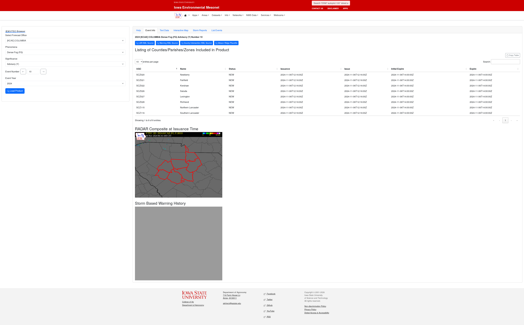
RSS (268, 316)
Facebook (270, 293)
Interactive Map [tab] (181, 30)
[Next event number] (43, 71)
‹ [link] (499, 120)
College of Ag (188, 301)
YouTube (270, 311)
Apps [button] (194, 15)
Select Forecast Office (16, 35)
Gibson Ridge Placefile (227, 43)
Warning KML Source (168, 43)
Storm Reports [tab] (200, 30)
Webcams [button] (278, 15)
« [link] (493, 120)
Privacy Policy (310, 309)
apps (345, 8)
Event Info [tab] (150, 30)
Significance (11, 58)
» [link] (517, 120)
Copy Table (513, 55)
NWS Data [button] (251, 15)
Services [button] (265, 15)
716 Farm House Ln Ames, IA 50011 (231, 296)
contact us (317, 8)
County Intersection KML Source (197, 43)
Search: (487, 61)
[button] (187, 15)
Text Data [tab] (164, 30)
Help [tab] (138, 30)
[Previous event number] (23, 71)
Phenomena (11, 46)
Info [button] (226, 15)
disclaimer (333, 8)
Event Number (12, 71)
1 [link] (505, 120)
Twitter (269, 299)
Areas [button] (204, 15)
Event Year (10, 78)
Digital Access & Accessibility (316, 312)
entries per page (150, 61)
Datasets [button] (216, 15)
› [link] (511, 120)
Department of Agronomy (193, 305)
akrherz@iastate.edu (232, 303)
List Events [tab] (217, 30)
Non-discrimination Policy (315, 306)
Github (269, 305)
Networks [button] (237, 15)
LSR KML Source (146, 43)
